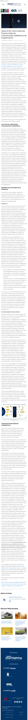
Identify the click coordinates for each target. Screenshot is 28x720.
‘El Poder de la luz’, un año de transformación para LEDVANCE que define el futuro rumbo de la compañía (20, 623)
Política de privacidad (9, 714)
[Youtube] (21, 701)
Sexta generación (4, 589)
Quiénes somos (9, 712)
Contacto (21, 714)
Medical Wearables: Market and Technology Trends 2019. (13, 419)
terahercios (11, 589)
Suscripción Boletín (9, 717)
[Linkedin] (17, 701)
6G (21, 40)
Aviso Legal (21, 712)
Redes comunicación (20, 588)
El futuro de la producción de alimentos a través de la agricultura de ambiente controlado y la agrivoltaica (20, 638)
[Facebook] (15, 701)
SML (13, 710)
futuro (14, 588)
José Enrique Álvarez (6, 40)
